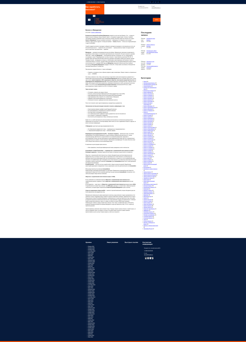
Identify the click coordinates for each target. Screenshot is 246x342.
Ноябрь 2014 (91, 293)
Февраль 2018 (91, 272)
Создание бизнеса (148, 216)
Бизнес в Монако (148, 135)
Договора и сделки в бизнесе (150, 168)
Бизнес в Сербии (148, 145)
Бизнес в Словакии (148, 147)
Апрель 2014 (91, 304)
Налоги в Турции (148, 201)
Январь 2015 (91, 290)
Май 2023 (90, 255)
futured (145, 81)
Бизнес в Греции (147, 115)
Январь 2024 (91, 246)
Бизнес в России (147, 141)
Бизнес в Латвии (148, 124)
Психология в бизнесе (149, 213)
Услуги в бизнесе (148, 221)
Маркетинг (146, 195)
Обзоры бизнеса (147, 207)
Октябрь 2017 (91, 275)
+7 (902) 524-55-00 (91, 2)
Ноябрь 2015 (91, 283)
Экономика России (148, 228)
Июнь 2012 (90, 332)
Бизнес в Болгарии (148, 101)
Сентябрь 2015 (91, 284)
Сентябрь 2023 (91, 250)
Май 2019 (90, 266)
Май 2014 (90, 303)
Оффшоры (146, 210)
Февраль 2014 (91, 307)
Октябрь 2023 (91, 249)
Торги (145, 219)
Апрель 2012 (91, 335)
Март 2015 (90, 287)
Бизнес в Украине (148, 152)
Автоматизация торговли (149, 84)
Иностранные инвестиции (150, 184)
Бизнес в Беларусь (148, 98)
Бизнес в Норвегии (148, 136)
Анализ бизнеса (147, 86)
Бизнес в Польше (148, 138)
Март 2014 (90, 306)
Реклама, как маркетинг (149, 214)
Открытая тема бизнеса (149, 208)
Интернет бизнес (148, 185)
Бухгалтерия (147, 167)
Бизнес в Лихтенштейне (149, 127)
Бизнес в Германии (148, 110)
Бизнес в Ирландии (148, 118)
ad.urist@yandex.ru (156, 7)
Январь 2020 (91, 263)
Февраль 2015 (91, 289)
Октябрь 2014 (91, 295)
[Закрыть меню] (94, 16)
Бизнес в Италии (148, 122)
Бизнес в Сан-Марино (149, 144)
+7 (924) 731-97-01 (100, 2)
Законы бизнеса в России (150, 175)
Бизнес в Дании (147, 116)
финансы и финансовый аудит (151, 225)
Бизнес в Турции (147, 150)
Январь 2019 (91, 267)
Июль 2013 (90, 315)
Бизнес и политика (148, 156)
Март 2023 (90, 258)
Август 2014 (91, 298)
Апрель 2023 (91, 257)
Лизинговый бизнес (148, 193)
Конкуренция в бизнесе (149, 187)
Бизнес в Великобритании (150, 107)
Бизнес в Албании (148, 95)
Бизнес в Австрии (148, 93)
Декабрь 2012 (91, 326)
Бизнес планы (147, 162)
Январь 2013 (91, 324)
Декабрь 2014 (91, 292)
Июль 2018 (90, 270)
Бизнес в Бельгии (148, 99)
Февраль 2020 (91, 261)
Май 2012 (90, 333)
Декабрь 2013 (91, 310)
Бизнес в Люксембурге (149, 129)
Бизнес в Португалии (149, 139)
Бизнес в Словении (148, 149)
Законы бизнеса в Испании (150, 173)
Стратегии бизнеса (148, 218)
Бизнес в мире (147, 132)
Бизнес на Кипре (148, 159)
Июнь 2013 (90, 316)
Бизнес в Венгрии (148, 109)
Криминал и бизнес (148, 191)
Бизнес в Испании (148, 121)
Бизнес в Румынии (148, 142)
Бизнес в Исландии (148, 119)
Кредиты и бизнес (148, 190)
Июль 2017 (90, 277)
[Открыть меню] (89, 20)
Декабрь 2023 (91, 247)
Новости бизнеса (148, 205)
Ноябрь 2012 (91, 327)
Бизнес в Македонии (96, 32)
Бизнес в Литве (147, 126)
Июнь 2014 (90, 301)
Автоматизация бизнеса (149, 83)
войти (156, 19)
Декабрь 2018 (91, 269)
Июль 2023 (90, 254)
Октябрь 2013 (91, 313)
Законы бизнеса (147, 172)
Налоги (145, 198)
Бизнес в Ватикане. (148, 106)
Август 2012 (91, 329)
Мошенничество (147, 196)
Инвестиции (146, 179)
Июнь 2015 (90, 286)
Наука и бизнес (147, 202)
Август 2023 (91, 252)
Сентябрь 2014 (91, 297)
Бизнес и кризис (147, 155)
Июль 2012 (90, 330)
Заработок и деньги (148, 178)
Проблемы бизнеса (148, 211)
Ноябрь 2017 (91, 273)
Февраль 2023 (91, 260)
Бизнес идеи (147, 158)
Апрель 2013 (91, 320)
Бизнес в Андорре (148, 96)
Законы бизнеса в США (149, 176)
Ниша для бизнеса (148, 204)
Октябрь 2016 (91, 280)
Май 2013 (90, 318)
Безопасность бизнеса (149, 90)
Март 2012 (90, 336)
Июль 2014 (90, 300)
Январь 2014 (91, 309)
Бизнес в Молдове (148, 133)
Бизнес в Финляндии (148, 153)
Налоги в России (148, 199)
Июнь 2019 (90, 264)
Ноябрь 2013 (91, 312)
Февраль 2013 (91, 323)
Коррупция (146, 188)
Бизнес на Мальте (148, 161)
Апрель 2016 (91, 281)
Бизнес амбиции (147, 92)
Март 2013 (90, 321)
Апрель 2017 (91, 278)
